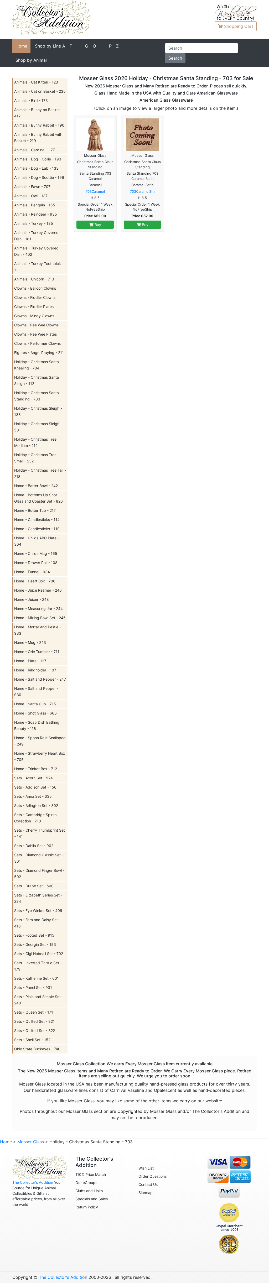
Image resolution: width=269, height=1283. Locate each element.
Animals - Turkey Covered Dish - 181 (36, 235)
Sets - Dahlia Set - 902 (33, 845)
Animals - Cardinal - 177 (34, 150)
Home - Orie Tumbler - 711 (36, 651)
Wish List (146, 1168)
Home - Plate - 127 (30, 661)
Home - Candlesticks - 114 (37, 519)
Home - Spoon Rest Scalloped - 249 (40, 741)
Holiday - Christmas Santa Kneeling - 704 (36, 364)
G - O (90, 46)
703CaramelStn (142, 191)
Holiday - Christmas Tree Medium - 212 (35, 442)
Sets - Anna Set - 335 (33, 796)
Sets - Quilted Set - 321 (34, 1021)
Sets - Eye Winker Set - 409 (38, 910)
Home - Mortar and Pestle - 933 (37, 630)
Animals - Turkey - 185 (33, 223)
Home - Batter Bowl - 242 (36, 485)
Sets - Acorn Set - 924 (33, 778)
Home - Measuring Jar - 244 (38, 608)
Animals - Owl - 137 (31, 196)
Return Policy (86, 1207)
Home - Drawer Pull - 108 (36, 562)
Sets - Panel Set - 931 (33, 987)
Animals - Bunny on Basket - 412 (38, 112)
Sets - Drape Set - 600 (34, 886)
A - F (53, 46)
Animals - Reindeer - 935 (35, 214)
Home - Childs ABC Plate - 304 (36, 541)
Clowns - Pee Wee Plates (35, 334)
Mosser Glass (30, 1141)
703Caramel (95, 191)
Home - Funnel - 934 (32, 572)
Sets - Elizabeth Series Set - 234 (38, 898)
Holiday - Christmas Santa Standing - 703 (36, 395)
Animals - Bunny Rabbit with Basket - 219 (38, 137)
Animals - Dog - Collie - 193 (37, 159)
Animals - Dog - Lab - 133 (36, 168)
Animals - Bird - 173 (31, 100)
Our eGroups (86, 1182)
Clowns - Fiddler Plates (34, 306)
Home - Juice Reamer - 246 (38, 590)
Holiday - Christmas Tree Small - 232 (35, 457)
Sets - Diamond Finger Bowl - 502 (39, 873)
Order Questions (152, 1176)
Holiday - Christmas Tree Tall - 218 (40, 473)
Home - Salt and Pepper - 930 (36, 691)
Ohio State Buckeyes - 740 (37, 1049)
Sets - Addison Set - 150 (35, 787)
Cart (238, 26)
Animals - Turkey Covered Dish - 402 (36, 251)
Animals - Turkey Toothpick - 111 (39, 266)
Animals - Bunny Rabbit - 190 (39, 125)
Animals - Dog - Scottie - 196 (39, 177)
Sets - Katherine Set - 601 (36, 978)
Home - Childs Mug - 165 (35, 553)
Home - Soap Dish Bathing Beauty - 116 (36, 725)
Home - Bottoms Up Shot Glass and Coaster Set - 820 (38, 498)
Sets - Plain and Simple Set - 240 (38, 999)
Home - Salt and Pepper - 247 (40, 679)
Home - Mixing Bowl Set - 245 (40, 618)
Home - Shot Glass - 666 (35, 713)
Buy (97, 224)
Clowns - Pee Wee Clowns (36, 325)
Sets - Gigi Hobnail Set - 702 (38, 953)
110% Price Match (90, 1174)
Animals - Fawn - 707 (32, 186)
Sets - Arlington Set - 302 (36, 805)
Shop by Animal (31, 60)
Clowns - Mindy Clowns (34, 316)
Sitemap (145, 1192)
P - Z (114, 46)
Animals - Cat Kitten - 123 (36, 82)
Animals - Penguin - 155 (34, 205)
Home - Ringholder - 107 (35, 670)
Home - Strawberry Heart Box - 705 (39, 756)
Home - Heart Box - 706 (34, 581)
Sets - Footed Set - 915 (34, 935)
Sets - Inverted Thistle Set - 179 (38, 966)
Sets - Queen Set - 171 (33, 1012)
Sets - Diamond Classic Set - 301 (38, 858)
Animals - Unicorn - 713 (34, 279)
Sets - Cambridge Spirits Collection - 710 (35, 817)
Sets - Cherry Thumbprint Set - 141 (39, 833)
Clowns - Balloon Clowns (35, 288)
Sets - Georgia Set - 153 (35, 944)
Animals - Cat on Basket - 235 (40, 91)
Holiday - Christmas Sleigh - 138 (38, 411)
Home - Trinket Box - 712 (35, 768)
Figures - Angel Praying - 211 (39, 352)
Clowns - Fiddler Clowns (34, 297)
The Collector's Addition (32, 1182)
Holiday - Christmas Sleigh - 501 (38, 426)
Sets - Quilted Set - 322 (34, 1030)
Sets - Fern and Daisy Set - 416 (37, 922)
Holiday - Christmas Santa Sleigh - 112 (36, 380)
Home (21, 46)
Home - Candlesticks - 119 (37, 528)
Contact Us (148, 1184)
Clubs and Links (89, 1190)
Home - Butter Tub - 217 (35, 510)
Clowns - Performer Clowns (37, 343)
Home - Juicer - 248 (31, 599)
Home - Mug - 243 (30, 642)
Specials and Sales (91, 1199)
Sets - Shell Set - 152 (32, 1039)
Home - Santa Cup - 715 (35, 704)
